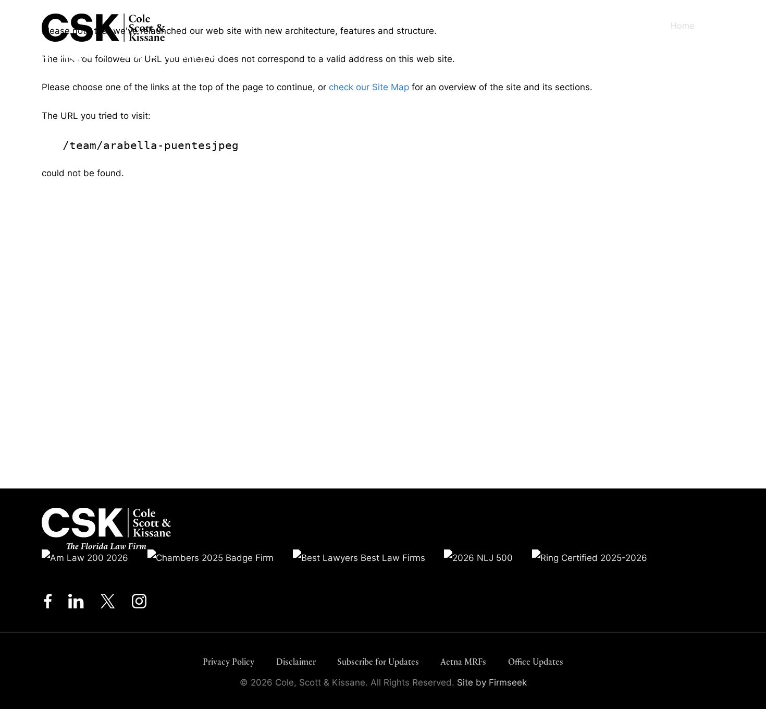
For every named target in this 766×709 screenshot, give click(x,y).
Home (682, 25)
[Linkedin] (75, 604)
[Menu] (727, 26)
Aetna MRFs (463, 661)
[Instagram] (140, 604)
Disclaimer (296, 661)
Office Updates (535, 661)
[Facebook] (48, 604)
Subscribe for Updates (378, 661)
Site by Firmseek (492, 682)
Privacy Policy (228, 661)
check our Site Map (369, 86)
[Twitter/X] (107, 604)
